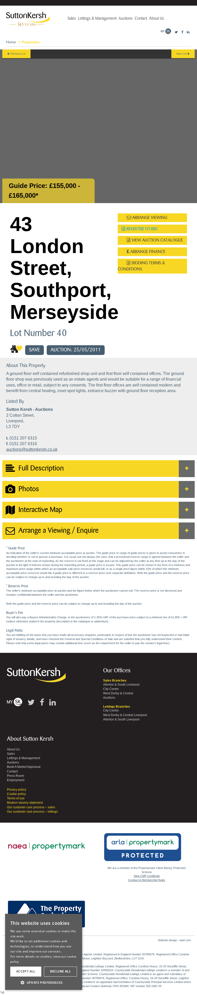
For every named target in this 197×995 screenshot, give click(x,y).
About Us (156, 18)
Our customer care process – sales (31, 807)
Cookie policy (16, 794)
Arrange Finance (147, 251)
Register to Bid (141, 229)
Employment (15, 780)
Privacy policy (16, 789)
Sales (71, 18)
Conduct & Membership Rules (146, 880)
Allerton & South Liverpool (121, 684)
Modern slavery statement (25, 802)
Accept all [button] (25, 971)
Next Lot (181, 53)
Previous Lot (17, 53)
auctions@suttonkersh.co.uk (31, 449)
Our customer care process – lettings (32, 811)
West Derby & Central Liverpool (125, 715)
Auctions (126, 18)
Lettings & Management (97, 18)
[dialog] (43, 952)
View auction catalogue (157, 240)
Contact (141, 18)
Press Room (15, 776)
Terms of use (16, 798)
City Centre (111, 689)
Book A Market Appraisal (24, 767)
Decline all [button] (60, 971)
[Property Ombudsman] (46, 911)
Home (11, 42)
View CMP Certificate (147, 875)
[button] (43, 982)
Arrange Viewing (149, 217)
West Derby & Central (118, 693)
